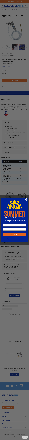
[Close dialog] (26, 199)
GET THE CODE (14, 234)
